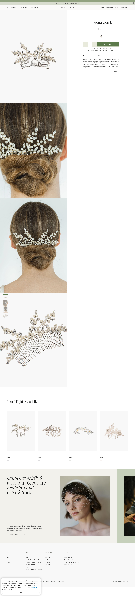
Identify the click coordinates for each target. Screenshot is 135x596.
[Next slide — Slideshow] (126, 506)
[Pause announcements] (133, 3)
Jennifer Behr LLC (123, 581)
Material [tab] (94, 55)
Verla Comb (11, 454)
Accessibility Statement (58, 581)
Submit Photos (68, 564)
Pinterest (47, 562)
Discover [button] (35, 7)
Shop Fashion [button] (11, 7)
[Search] (96, 7)
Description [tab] (86, 55)
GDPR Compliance (45, 581)
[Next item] (127, 408)
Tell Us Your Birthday (69, 559)
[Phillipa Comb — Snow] (83, 431)
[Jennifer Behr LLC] (67, 7)
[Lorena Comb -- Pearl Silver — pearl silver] (5, 297)
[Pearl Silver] (101, 37)
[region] (67, 3)
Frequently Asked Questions (34, 569)
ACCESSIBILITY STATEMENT (67, 0)
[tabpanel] (58, 506)
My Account (109, 7)
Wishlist (101, 7)
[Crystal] (8, 460)
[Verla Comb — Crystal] (21, 431)
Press (8, 562)
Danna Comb (42, 454)
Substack (47, 564)
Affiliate (47, 567)
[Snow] (70, 460)
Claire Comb (104, 454)
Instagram (47, 557)
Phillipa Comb (73, 454)
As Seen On (10, 559)
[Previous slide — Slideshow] (9, 506)
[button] (116, 7)
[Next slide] (1, 391)
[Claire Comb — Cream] (114, 431)
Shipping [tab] (100, 55)
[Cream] (101, 460)
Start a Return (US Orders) (33, 559)
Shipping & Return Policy (32, 567)
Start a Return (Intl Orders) (33, 562)
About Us (9, 557)
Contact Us (29, 557)
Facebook (47, 559)
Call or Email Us (68, 557)
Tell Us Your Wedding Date (71, 562)
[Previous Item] (123, 408)
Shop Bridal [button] (24, 7)
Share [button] (116, 71)
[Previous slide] (1, 388)
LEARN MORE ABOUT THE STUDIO (17, 534)
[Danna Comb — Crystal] (52, 431)
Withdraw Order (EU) (31, 564)
